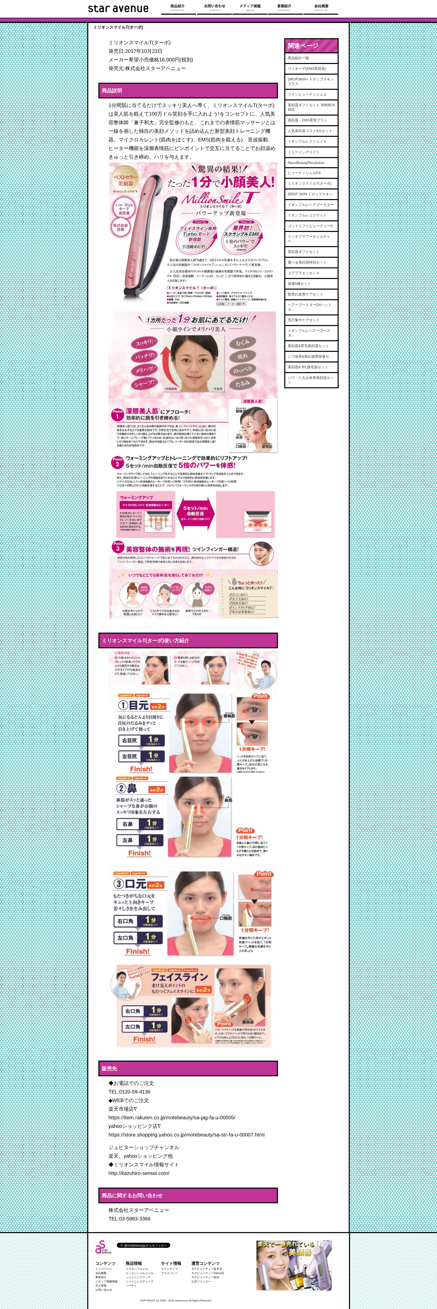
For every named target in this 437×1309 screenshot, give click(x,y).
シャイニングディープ (140, 1281)
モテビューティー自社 (205, 1277)
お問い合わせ (103, 1289)
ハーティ (131, 1285)
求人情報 (100, 1285)
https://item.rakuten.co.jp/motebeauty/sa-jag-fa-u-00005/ (171, 1117)
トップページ (103, 1268)
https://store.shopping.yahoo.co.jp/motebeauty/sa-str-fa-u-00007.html (186, 1135)
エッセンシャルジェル (140, 1273)
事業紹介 (100, 1277)
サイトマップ (169, 1268)
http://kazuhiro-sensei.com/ (138, 1173)
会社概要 (100, 1273)
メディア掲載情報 (106, 1281)
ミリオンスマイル (137, 1268)
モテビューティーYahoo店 (207, 1273)
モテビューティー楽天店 (206, 1268)
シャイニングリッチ (138, 1277)
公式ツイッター (201, 1281)
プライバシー (169, 1273)
